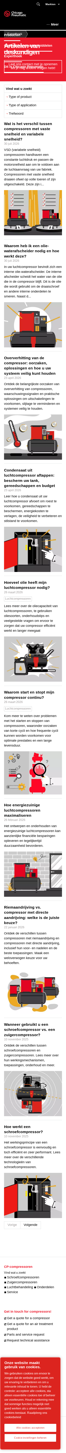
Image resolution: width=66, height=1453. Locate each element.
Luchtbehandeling (20, 1287)
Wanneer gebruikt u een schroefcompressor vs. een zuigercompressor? (29, 1029)
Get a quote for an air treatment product (30, 1326)
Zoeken (38, 4)
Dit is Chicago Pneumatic (24, 67)
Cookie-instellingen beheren (30, 1437)
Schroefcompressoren (23, 1277)
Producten (12, 35)
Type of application (22, 105)
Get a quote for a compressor (28, 1318)
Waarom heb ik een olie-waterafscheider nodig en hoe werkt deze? (31, 251)
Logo (19, 15)
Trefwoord (16, 113)
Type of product (20, 97)
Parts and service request (25, 1334)
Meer (55, 24)
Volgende (30, 1225)
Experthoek (13, 56)
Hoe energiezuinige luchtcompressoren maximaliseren (22, 810)
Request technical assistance (28, 1340)
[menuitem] (15, 35)
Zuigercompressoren (22, 1282)
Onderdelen (45, 1287)
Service (12, 1292)
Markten (50, 4)
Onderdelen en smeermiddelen (28, 45)
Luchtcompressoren (18, 598)
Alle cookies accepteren (30, 1427)
